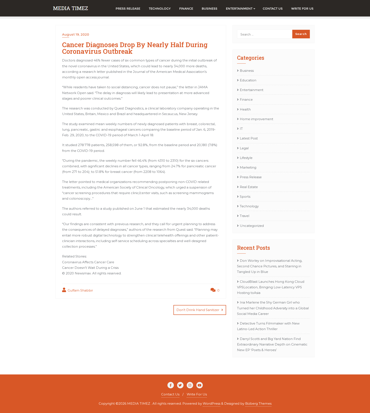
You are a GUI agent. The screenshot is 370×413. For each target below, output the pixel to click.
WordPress (211, 403)
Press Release (251, 177)
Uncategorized (252, 226)
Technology (249, 206)
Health (245, 109)
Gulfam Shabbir (80, 290)
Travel (244, 216)
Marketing (248, 167)
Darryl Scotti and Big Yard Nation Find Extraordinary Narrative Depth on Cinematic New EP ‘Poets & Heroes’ (272, 344)
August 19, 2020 (75, 34)
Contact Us (170, 394)
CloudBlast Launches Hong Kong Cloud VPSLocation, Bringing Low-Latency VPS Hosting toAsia (270, 287)
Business (247, 71)
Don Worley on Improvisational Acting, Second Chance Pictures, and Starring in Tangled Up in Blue (269, 266)
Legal (244, 148)
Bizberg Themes (258, 403)
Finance (246, 99)
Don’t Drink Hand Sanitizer (197, 310)
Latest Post (249, 138)
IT (241, 129)
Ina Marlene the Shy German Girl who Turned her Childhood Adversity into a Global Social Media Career (273, 308)
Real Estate (249, 187)
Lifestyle (246, 158)
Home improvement (256, 119)
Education (248, 80)
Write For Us (197, 394)
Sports (245, 197)
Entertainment (251, 90)
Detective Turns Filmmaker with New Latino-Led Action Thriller (268, 326)
